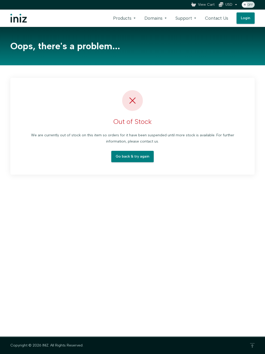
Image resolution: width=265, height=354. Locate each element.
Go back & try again (132, 156)
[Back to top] (252, 345)
